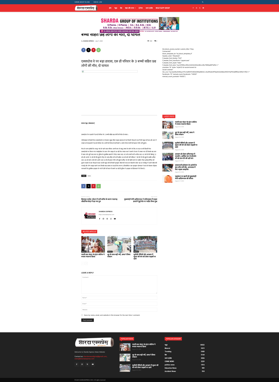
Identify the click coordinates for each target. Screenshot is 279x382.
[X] (200, 8)
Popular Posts (127, 339)
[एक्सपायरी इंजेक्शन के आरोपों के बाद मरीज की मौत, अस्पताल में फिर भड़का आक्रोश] (167, 168)
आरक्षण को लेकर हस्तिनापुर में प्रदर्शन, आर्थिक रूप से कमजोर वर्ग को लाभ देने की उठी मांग (185, 156)
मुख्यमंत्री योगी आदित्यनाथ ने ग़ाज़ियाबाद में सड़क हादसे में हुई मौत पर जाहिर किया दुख (140, 200)
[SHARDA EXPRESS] (90, 216)
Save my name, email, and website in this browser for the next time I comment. (112, 315)
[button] (202, 2)
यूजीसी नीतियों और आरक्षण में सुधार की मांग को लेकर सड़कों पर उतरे (145, 256)
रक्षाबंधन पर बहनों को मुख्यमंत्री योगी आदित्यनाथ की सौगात (185, 177)
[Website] (107, 218)
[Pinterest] (93, 50)
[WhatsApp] (98, 50)
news (89, 176)
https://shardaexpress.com (106, 214)
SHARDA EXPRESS (88, 41)
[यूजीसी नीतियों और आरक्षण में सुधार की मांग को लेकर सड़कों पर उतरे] (145, 244)
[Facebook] (193, 8)
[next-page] (86, 263)
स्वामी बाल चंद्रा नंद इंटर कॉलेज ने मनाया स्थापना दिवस (93, 255)
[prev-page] (82, 263)
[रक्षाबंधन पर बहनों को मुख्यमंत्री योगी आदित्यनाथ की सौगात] (167, 179)
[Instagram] (196, 8)
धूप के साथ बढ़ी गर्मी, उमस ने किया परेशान (118, 255)
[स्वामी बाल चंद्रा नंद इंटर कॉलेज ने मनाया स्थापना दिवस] (93, 244)
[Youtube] (203, 8)
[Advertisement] (180, 91)
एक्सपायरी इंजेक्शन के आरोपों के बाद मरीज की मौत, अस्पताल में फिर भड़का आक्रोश (186, 167)
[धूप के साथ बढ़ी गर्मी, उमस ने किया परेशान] (119, 244)
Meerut (84, 251)
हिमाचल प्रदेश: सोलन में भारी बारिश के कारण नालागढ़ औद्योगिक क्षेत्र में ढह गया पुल (99, 200)
